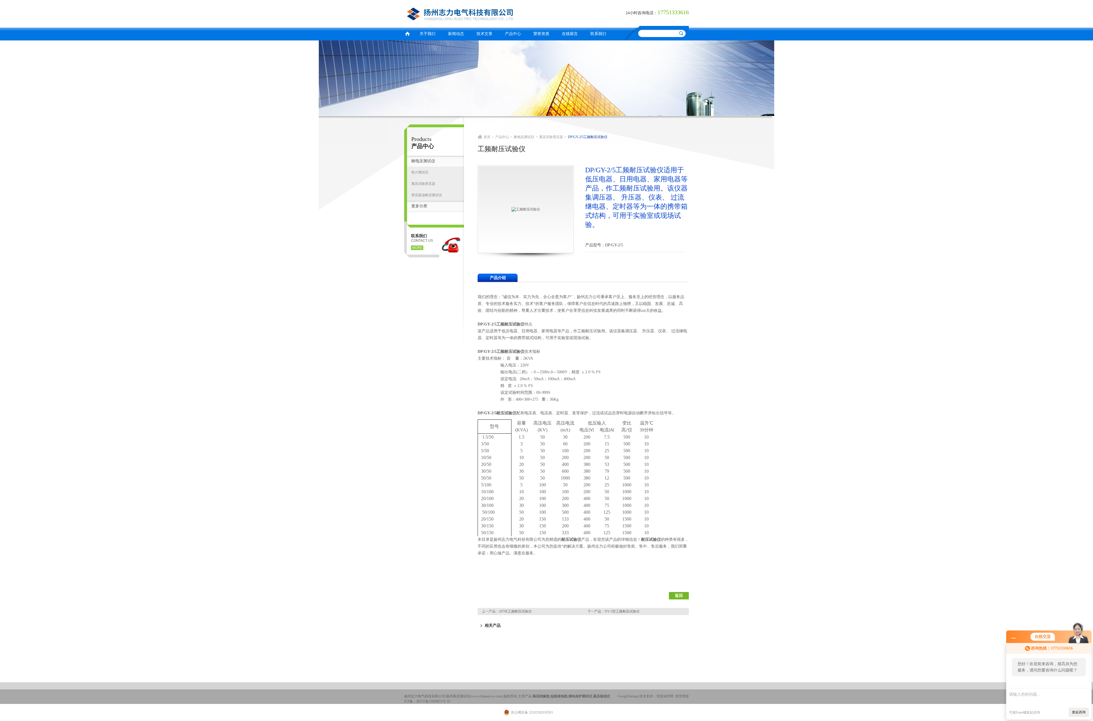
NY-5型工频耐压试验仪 (622, 611)
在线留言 (570, 34)
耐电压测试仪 (423, 161)
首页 (407, 33)
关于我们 (427, 34)
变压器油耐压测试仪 (426, 195)
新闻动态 (456, 34)
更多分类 (419, 206)
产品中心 (513, 34)
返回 (679, 595)
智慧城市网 (664, 696)
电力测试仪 (419, 172)
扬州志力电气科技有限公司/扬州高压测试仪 (474, 13)
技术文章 (484, 34)
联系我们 (598, 34)
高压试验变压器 (423, 184)
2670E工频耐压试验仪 (515, 611)
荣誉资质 (541, 34)
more (417, 248)
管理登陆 (682, 696)
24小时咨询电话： (642, 13)
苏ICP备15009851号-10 (433, 701)
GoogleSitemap (628, 696)
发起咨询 (1079, 712)
